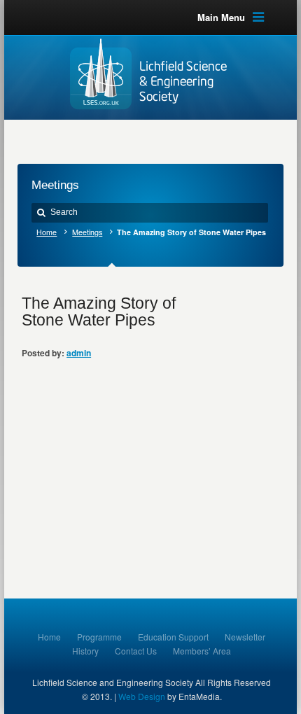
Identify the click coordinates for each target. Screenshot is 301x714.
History (85, 651)
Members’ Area (202, 651)
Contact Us (136, 651)
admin (78, 352)
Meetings (87, 232)
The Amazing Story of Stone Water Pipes (99, 311)
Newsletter (245, 637)
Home (46, 232)
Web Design (141, 696)
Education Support (173, 637)
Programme (99, 637)
